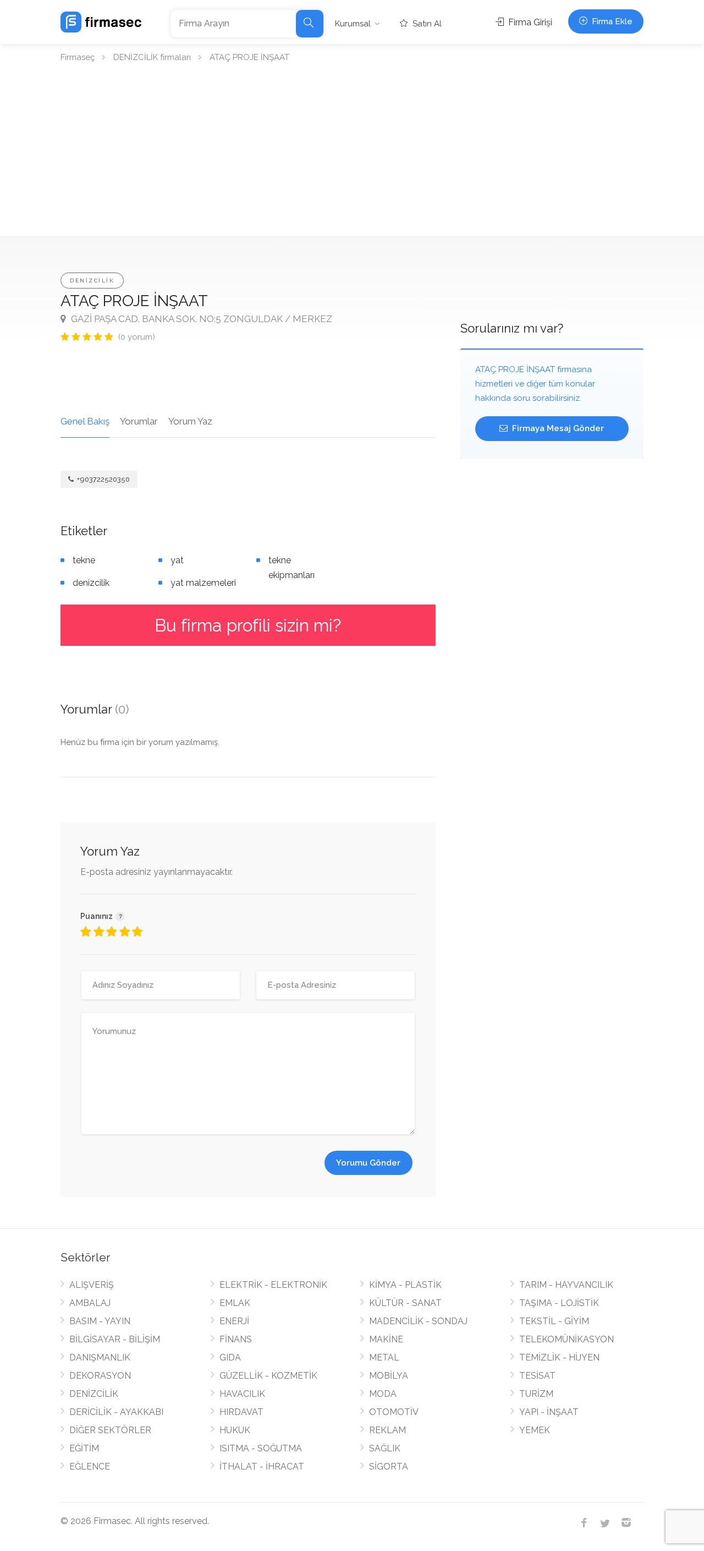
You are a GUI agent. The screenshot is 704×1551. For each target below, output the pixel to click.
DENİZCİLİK (92, 280)
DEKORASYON (100, 1375)
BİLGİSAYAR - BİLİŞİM (114, 1339)
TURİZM (536, 1394)
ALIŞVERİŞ (91, 1285)
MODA (383, 1394)
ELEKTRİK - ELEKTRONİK (273, 1285)
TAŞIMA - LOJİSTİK (559, 1303)
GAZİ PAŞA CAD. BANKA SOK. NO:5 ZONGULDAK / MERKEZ (200, 318)
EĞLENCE (89, 1466)
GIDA (230, 1357)
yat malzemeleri (203, 583)
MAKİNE (386, 1339)
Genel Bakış (85, 421)
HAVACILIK (242, 1394)
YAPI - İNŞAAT (549, 1412)
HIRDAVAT (241, 1412)
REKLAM (387, 1430)
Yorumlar (139, 421)
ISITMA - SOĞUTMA (260, 1448)
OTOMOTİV (394, 1412)
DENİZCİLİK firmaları (152, 57)
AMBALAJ (90, 1303)
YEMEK (534, 1430)
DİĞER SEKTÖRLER (110, 1430)
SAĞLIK (384, 1448)
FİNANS (235, 1339)
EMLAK (234, 1303)
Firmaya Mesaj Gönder (557, 428)
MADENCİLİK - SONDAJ (418, 1321)
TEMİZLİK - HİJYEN (559, 1357)
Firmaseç (78, 57)
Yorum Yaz (190, 421)
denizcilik (91, 583)
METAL (384, 1357)
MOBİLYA (388, 1375)
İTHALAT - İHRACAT (261, 1466)
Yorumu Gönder (368, 1163)
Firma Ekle (611, 21)
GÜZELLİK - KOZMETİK (268, 1375)
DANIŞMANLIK (99, 1357)
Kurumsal (353, 24)
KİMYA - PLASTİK (405, 1285)
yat (177, 560)
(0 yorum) (136, 337)
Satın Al (426, 24)
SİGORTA (388, 1466)
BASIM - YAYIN (99, 1321)
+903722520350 (102, 479)
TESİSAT (537, 1375)
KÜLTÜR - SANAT (405, 1303)
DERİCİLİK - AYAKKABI (116, 1412)
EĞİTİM (84, 1448)
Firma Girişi (529, 22)
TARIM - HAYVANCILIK (566, 1285)
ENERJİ (234, 1321)
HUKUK (234, 1430)
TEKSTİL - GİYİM (554, 1321)
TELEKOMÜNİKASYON (566, 1339)
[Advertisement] (352, 153)
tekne (84, 560)
